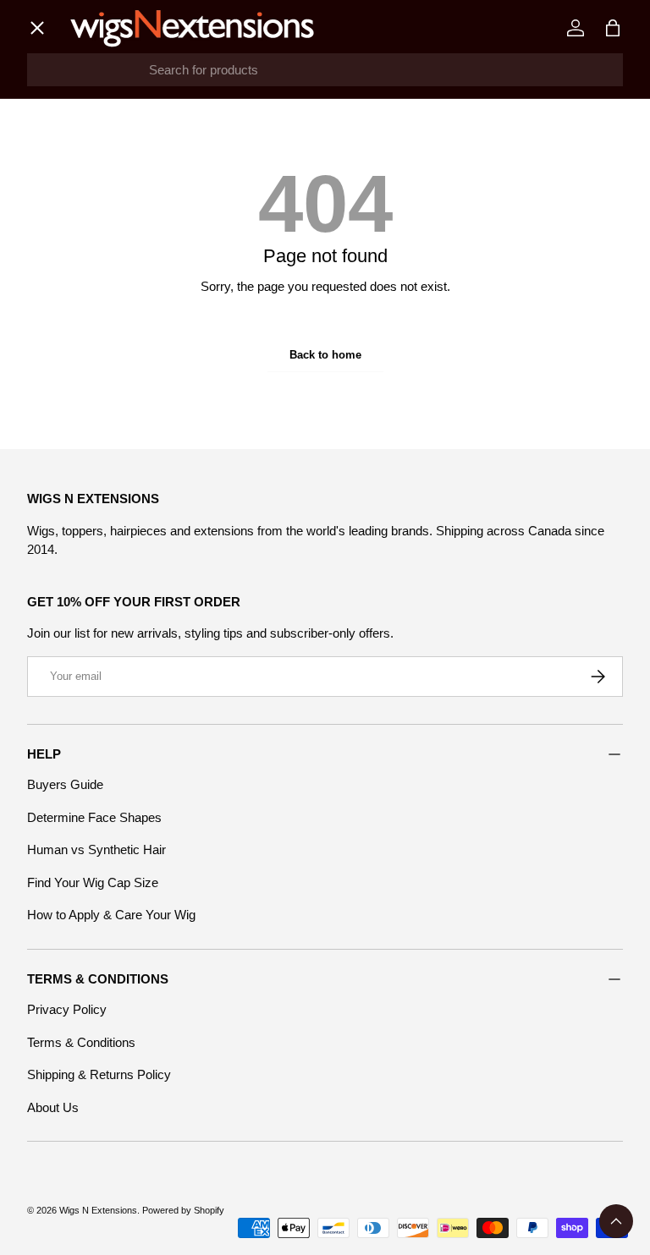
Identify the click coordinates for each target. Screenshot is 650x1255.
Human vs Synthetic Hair (96, 849)
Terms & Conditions (81, 1042)
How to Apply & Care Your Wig (111, 914)
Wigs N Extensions (98, 1210)
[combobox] (325, 69)
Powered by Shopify (183, 1210)
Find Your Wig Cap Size (92, 882)
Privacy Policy (67, 1009)
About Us (53, 1107)
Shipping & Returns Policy (99, 1074)
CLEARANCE (81, 457)
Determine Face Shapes (94, 817)
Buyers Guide (65, 784)
